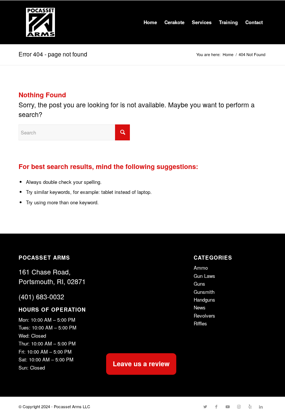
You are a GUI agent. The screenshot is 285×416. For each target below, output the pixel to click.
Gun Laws (204, 275)
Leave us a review (141, 363)
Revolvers (204, 315)
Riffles (200, 323)
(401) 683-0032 (41, 296)
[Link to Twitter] (205, 406)
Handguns (204, 299)
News (200, 307)
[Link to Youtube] (227, 406)
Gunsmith (204, 291)
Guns (199, 283)
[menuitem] (150, 22)
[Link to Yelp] (249, 406)
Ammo (201, 267)
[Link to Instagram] (238, 406)
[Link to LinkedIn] (260, 406)
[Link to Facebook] (216, 406)
